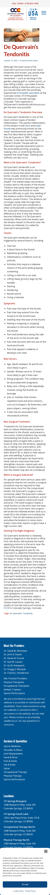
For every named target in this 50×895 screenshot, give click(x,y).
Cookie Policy (18, 891)
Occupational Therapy (15, 772)
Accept (25, 884)
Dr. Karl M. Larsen (13, 661)
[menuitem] (42, 12)
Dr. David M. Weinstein (15, 650)
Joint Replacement (13, 753)
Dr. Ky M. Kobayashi (14, 665)
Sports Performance (14, 693)
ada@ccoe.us (11, 720)
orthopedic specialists (28, 92)
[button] (45, 851)
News (35, 60)
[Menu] (42, 12)
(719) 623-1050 (31, 3)
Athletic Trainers (12, 689)
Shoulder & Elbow (13, 750)
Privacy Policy (30, 891)
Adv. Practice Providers (15, 678)
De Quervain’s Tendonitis (21, 613)
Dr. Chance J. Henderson (16, 672)
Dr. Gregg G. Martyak (15, 669)
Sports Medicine (12, 746)
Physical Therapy (13, 775)
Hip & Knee (9, 764)
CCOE (6, 608)
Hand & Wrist (27, 60)
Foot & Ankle (10, 761)
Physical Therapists (14, 682)
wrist (27, 125)
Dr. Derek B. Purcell (14, 658)
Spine (7, 768)
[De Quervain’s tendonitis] (21, 35)
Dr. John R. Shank (13, 654)
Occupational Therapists (16, 685)
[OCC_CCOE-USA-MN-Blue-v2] (21, 14)
